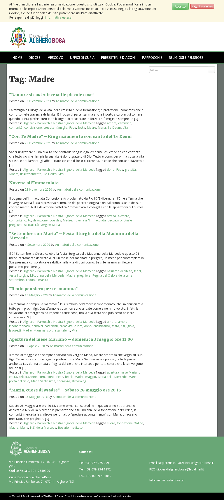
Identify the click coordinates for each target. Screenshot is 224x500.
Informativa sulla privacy (166, 480)
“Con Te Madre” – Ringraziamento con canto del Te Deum (70, 136)
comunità (16, 127)
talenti (65, 330)
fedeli (138, 271)
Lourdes (55, 220)
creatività (66, 326)
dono (110, 169)
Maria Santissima (43, 381)
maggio (90, 377)
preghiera (16, 225)
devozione (40, 220)
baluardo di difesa (119, 271)
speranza (63, 381)
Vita (125, 127)
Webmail (16, 496)
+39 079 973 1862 (98, 476)
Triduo (30, 280)
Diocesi (35, 57)
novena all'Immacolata (90, 220)
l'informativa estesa (58, 17)
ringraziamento (31, 174)
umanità (42, 280)
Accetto (180, 6)
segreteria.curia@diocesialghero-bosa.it (186, 463)
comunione (46, 377)
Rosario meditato (70, 427)
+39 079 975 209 (97, 463)
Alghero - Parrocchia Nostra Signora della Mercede (59, 123)
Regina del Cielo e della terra (112, 275)
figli (123, 326)
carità (13, 377)
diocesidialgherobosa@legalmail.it (180, 469)
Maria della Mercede (112, 377)
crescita (49, 127)
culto (27, 220)
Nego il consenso (202, 6)
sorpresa (53, 330)
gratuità (130, 169)
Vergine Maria (50, 225)
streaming (79, 381)
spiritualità (31, 225)
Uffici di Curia (82, 57)
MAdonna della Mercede (47, 275)
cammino (124, 123)
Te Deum (114, 127)
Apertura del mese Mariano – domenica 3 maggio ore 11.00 (71, 339)
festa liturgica (18, 275)
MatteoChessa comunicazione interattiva (110, 496)
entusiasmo (101, 326)
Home (17, 57)
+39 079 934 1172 (98, 469)
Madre (91, 127)
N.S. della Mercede (43, 427)
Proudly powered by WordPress (38, 496)
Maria (102, 127)
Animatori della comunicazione (77, 101)
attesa (111, 216)
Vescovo (55, 57)
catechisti (51, 326)
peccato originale (120, 220)
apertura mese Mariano (123, 372)
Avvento (123, 216)
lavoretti (15, 330)
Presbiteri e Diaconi (118, 57)
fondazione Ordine (130, 423)
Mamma (39, 330)
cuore (78, 326)
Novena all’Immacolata (34, 182)
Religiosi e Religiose (186, 57)
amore (111, 123)
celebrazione (28, 377)
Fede (72, 127)
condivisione (33, 127)
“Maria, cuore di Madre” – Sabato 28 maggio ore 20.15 (65, 390)
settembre (16, 280)
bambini (37, 326)
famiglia (61, 127)
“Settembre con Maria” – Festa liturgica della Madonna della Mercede (73, 235)
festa (81, 127)
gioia (130, 326)
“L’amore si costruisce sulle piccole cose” (51, 94)
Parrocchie (152, 57)
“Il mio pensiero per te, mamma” (43, 288)
